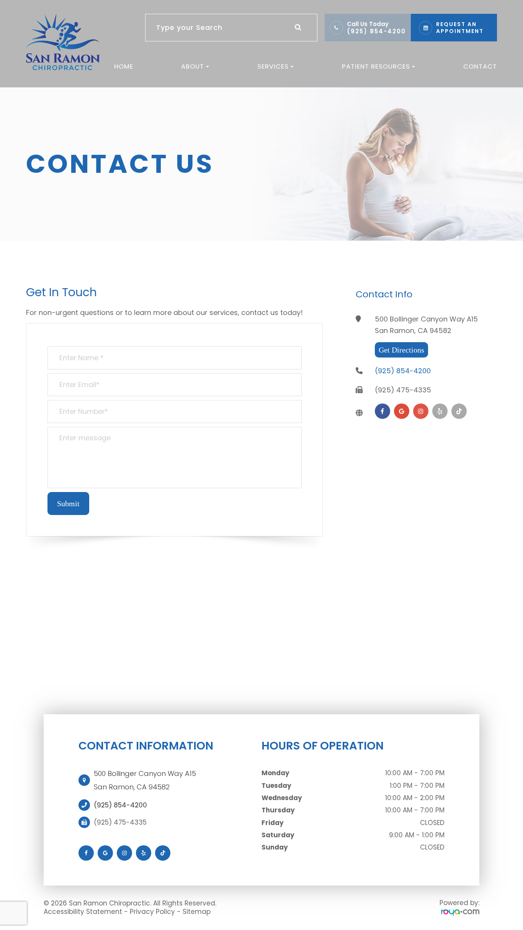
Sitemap (197, 911)
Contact (480, 66)
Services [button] (273, 66)
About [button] (192, 66)
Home (123, 66)
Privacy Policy (152, 911)
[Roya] (460, 912)
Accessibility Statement (83, 911)
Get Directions (401, 350)
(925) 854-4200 (376, 31)
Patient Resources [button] (376, 66)
